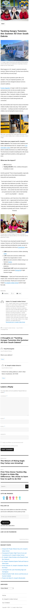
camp (5, 253)
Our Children (6, 602)
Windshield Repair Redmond (24, 539)
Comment (4, 396)
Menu (2, 23)
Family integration (5, 88)
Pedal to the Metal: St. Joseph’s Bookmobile (13, 578)
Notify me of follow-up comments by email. (12, 442)
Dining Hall (18, 270)
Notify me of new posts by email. (10, 445)
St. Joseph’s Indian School (12, 282)
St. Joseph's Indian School (9, 327)
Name (3, 418)
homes (10, 262)
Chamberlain (21, 247)
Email (3, 426)
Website (3, 434)
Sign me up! (5, 522)
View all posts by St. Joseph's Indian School (15, 322)
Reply (2, 359)
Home (4, 595)
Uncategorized (4, 329)
